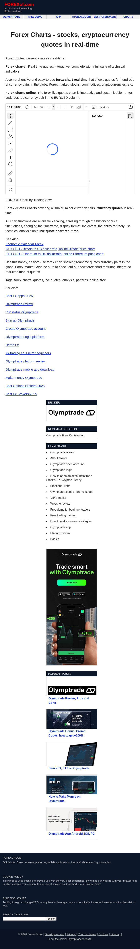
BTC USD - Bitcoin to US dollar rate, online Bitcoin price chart (50, 249)
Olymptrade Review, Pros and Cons (68, 700)
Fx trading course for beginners (28, 353)
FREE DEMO (35, 16)
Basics (54, 539)
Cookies (103, 934)
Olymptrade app (60, 527)
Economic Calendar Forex (24, 244)
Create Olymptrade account (25, 328)
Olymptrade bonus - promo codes (71, 491)
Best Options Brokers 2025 (25, 386)
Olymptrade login (61, 470)
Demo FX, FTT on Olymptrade (68, 768)
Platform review (60, 533)
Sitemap (115, 934)
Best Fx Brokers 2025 (21, 394)
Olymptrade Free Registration (65, 435)
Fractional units (60, 485)
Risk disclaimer (87, 934)
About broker (58, 458)
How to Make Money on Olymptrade (64, 798)
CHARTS (128, 16)
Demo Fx (12, 345)
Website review (60, 503)
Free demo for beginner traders (70, 509)
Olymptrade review (19, 304)
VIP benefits (58, 497)
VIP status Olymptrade (21, 312)
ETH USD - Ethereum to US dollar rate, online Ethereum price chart (54, 254)
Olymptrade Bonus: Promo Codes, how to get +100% (66, 733)
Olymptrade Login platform (24, 337)
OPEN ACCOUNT (81, 16)
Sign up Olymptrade (19, 320)
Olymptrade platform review (25, 361)
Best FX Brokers (105, 16)
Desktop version (54, 934)
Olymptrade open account (66, 464)
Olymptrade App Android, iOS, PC (71, 833)
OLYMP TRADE (11, 16)
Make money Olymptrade (23, 378)
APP (58, 16)
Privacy (71, 934)
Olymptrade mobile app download (29, 369)
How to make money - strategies (71, 521)
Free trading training (63, 515)
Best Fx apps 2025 (19, 296)
